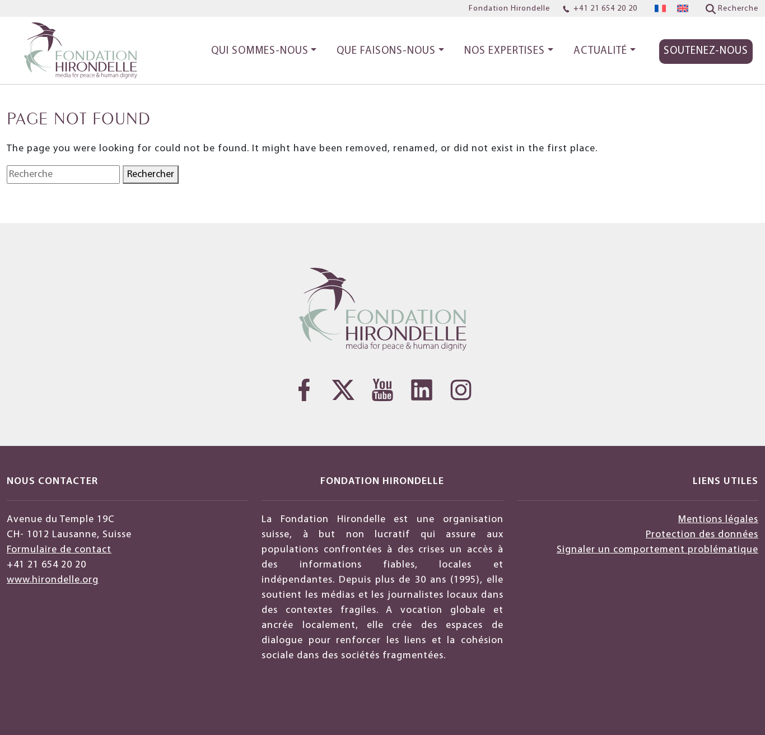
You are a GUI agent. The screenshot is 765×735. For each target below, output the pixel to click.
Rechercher (150, 174)
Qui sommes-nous (260, 51)
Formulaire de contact (59, 550)
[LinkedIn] (422, 390)
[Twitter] (343, 390)
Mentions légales (718, 519)
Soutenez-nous (706, 51)
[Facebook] (304, 390)
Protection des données (702, 534)
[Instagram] (461, 390)
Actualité (600, 51)
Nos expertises (504, 51)
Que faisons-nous (386, 51)
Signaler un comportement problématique (657, 550)
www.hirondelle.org (53, 580)
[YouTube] (382, 390)
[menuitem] (660, 9)
